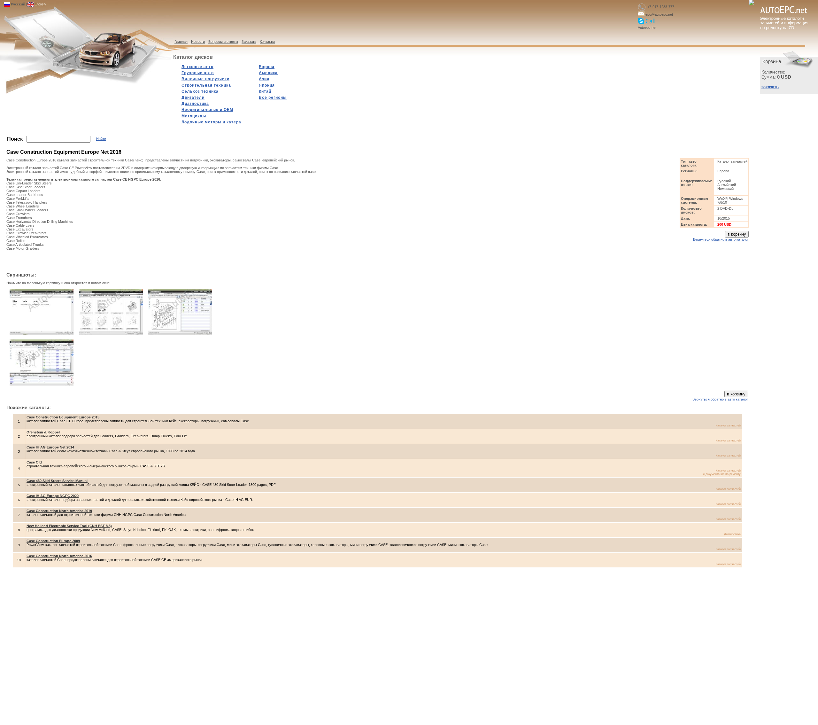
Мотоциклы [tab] (193, 116)
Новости (198, 41)
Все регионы (273, 97)
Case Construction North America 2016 (59, 556)
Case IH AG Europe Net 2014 (50, 447)
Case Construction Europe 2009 (53, 541)
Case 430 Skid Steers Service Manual (57, 481)
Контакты (267, 41)
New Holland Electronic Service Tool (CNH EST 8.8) (69, 526)
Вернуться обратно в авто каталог (721, 239)
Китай (265, 91)
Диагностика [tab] (195, 103)
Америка (268, 73)
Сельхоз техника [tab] (200, 91)
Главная (181, 41)
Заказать (249, 41)
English (40, 4)
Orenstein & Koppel (43, 432)
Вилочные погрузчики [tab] (205, 79)
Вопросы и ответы (223, 41)
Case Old (34, 462)
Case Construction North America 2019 (59, 511)
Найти (101, 139)
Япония (267, 85)
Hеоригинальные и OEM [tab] (207, 109)
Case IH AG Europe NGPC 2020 (53, 496)
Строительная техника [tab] (206, 85)
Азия (264, 79)
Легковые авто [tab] (197, 67)
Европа (266, 67)
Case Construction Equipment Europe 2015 (63, 417)
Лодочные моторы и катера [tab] (211, 122)
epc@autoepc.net (659, 14)
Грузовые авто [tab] (197, 73)
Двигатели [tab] (192, 97)
